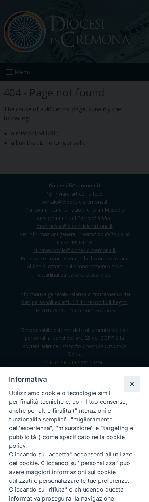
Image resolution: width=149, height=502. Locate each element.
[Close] (132, 383)
